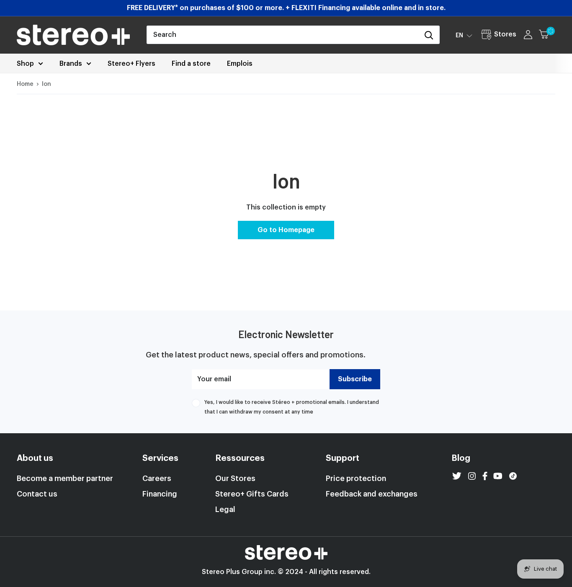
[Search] (428, 35)
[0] (547, 34)
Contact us (37, 494)
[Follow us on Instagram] (472, 476)
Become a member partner (65, 478)
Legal (225, 509)
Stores (505, 34)
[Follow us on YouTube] (497, 476)
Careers (156, 478)
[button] (464, 35)
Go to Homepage (286, 230)
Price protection (356, 478)
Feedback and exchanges (371, 494)
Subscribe (355, 379)
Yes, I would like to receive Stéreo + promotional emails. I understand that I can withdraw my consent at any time (291, 407)
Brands (70, 63)
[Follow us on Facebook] (484, 476)
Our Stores (235, 478)
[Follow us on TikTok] (513, 476)
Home (25, 84)
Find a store (191, 63)
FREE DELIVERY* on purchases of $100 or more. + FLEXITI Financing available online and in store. (286, 8)
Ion (46, 84)
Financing (159, 494)
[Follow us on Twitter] (456, 476)
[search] (282, 35)
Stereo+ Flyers (131, 63)
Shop (25, 63)
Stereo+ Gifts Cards (252, 494)
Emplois (240, 63)
